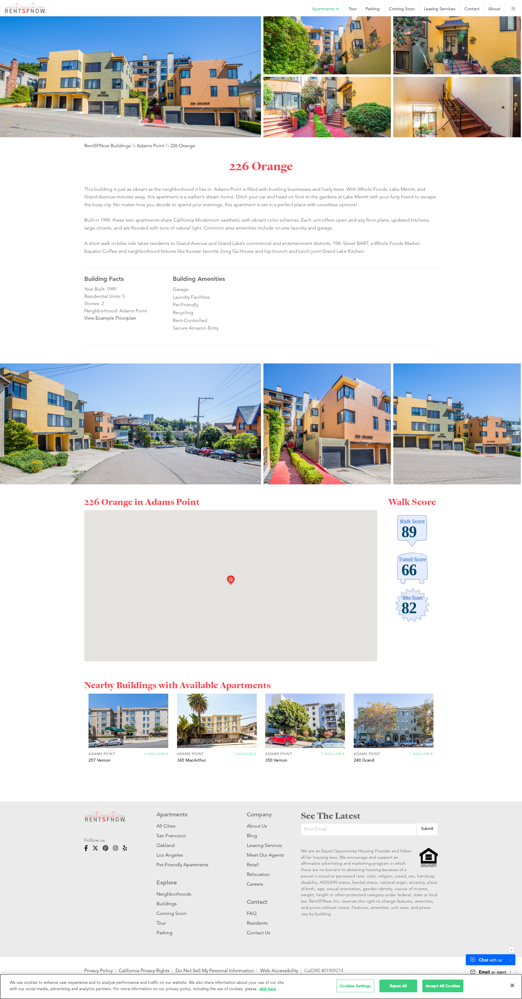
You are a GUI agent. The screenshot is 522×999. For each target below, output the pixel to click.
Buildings (166, 903)
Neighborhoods (173, 894)
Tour (353, 9)
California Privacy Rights (144, 970)
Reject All (398, 985)
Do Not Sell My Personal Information (215, 970)
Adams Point (150, 145)
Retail (253, 864)
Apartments (324, 9)
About (494, 9)
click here (267, 988)
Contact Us (258, 933)
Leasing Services (264, 845)
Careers (255, 884)
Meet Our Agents (265, 855)
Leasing (439, 9)
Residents (257, 923)
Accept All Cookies (443, 985)
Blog (252, 835)
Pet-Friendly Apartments (182, 864)
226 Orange (182, 145)
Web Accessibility (279, 970)
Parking (373, 9)
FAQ (251, 913)
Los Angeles (169, 855)
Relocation (258, 874)
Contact (471, 9)
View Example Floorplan (110, 318)
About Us (257, 826)
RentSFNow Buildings (107, 145)
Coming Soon (402, 9)
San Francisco (171, 835)
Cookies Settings (355, 985)
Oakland (165, 845)
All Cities (166, 826)
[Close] (512, 985)
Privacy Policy (98, 970)
